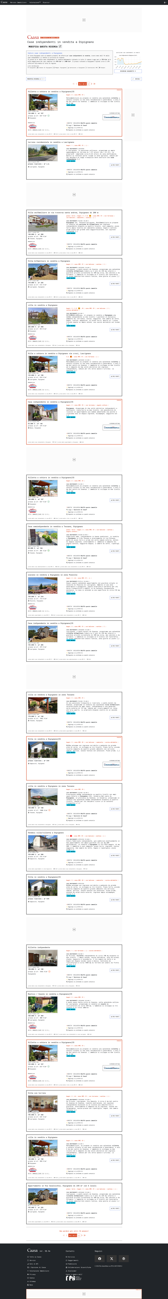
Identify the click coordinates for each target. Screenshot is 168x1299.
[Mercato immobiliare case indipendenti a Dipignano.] (128, 61)
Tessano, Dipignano (36, 238)
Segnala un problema (81, 130)
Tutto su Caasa (35, 1257)
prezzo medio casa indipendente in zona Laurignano (72, 1034)
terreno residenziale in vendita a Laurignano (51, 142)
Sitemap (33, 1281)
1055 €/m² (44, 971)
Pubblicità (72, 1264)
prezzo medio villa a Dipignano (66, 345)
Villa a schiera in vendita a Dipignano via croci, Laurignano (59, 353)
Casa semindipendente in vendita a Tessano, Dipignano (55, 526)
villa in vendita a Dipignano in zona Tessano (51, 695)
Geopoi (103, 67)
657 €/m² (44, 116)
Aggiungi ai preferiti (75, 127)
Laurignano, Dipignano (37, 167)
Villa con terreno (37, 1093)
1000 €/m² (44, 810)
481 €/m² (44, 551)
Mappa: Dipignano (60, 67)
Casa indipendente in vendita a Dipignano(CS (50, 402)
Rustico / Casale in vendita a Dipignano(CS (50, 994)
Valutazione (35, 2)
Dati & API (34, 1264)
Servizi (33, 1260)
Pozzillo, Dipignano (36, 601)
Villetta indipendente (39, 947)
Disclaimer (72, 1271)
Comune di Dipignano (45, 67)
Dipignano (33, 67)
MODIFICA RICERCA (44, 46)
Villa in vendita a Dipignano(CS (44, 739)
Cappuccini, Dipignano (37, 859)
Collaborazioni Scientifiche (79, 1267)
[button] (165, 2)
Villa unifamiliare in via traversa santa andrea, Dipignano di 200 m (63, 212)
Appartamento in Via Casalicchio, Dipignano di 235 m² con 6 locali (62, 1186)
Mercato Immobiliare (18, 2)
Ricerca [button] (46, 2)
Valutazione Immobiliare (39, 1271)
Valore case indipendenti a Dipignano (45, 53)
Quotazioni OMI (93, 67)
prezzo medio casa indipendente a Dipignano (39, 345)
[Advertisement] (83, 20)
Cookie (32, 1278)
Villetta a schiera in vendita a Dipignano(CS (51, 91)
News (31, 1285)
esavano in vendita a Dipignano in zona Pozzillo (52, 575)
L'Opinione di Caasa (38, 1267)
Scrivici (71, 1257)
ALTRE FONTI (115, 165)
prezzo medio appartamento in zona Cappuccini (40, 869)
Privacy (33, 1274)
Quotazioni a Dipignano (77, 67)
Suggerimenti (73, 1260)
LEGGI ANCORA (71, 105)
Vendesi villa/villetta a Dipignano (46, 833)
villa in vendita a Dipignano (42, 305)
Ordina (137, 79)
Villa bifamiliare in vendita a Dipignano (49, 261)
